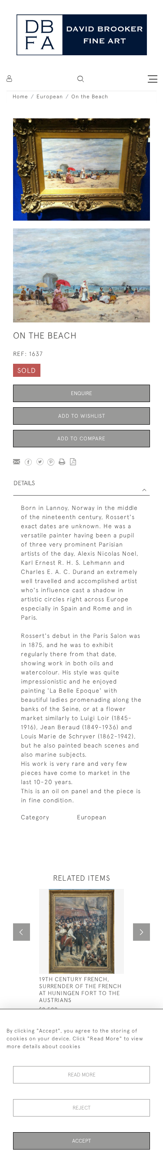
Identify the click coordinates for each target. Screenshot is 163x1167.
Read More (82, 1075)
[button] (80, 79)
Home (20, 97)
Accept (81, 1141)
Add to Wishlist (81, 416)
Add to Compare (81, 439)
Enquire (81, 393)
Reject (81, 1108)
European (50, 97)
